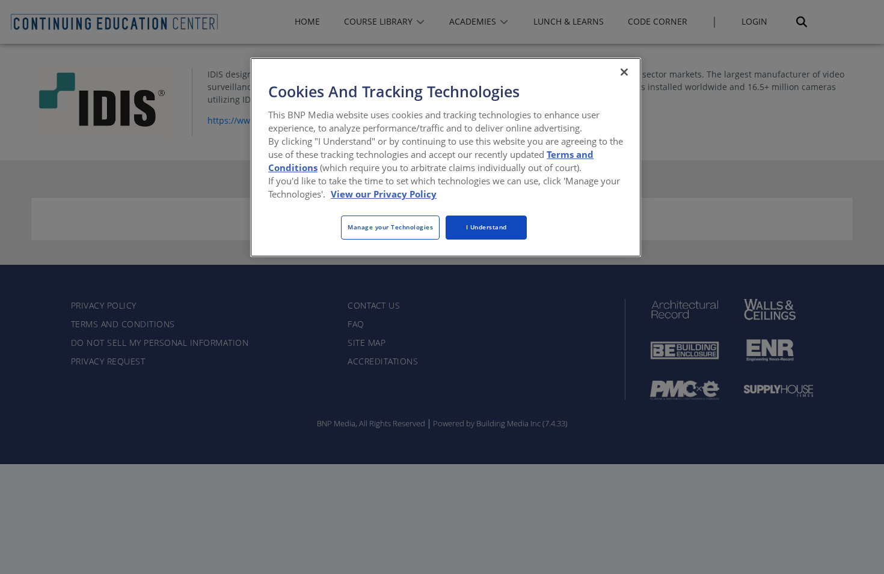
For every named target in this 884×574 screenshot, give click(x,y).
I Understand (486, 227)
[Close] (624, 72)
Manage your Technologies (390, 227)
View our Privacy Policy (384, 194)
